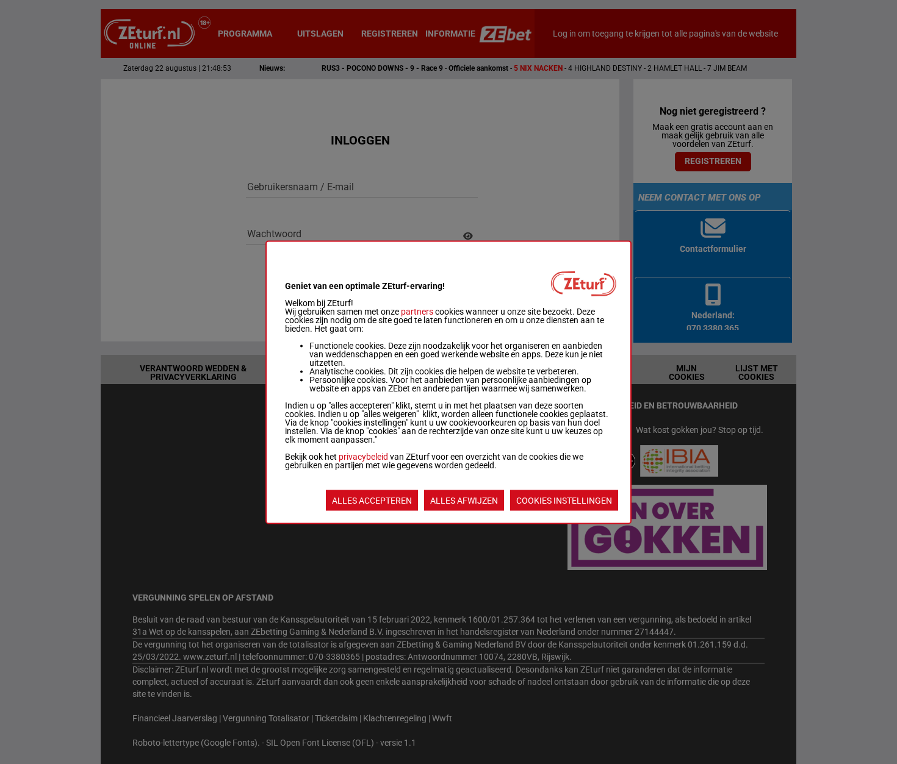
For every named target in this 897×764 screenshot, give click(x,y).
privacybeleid (363, 456)
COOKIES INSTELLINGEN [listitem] (564, 500)
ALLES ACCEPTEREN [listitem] (372, 500)
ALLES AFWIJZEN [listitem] (464, 500)
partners (417, 311)
